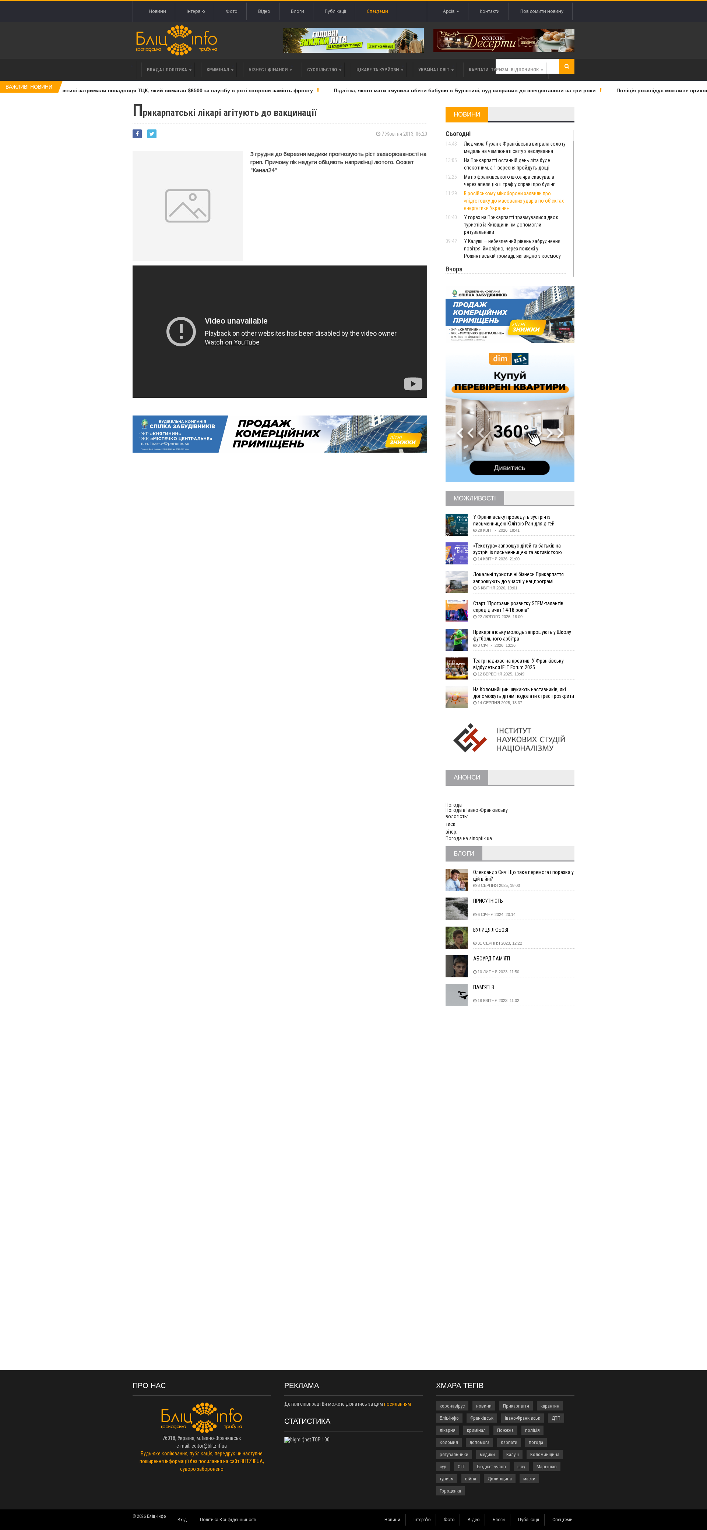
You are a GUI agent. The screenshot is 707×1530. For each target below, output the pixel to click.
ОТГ (461, 1466)
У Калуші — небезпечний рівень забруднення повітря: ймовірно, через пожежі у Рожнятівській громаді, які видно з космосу (512, 248)
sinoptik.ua (480, 838)
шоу (521, 1466)
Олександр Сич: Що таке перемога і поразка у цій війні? (523, 875)
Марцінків (547, 1466)
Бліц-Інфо (449, 1418)
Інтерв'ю (196, 11)
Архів (450, 11)
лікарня (447, 1430)
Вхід (182, 1519)
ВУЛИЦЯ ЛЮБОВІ (490, 930)
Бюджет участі (491, 1466)
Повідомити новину (541, 11)
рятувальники (454, 1454)
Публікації (335, 11)
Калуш (512, 1454)
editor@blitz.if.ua (209, 1446)
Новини (157, 11)
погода (536, 1442)
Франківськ (481, 1418)
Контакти (490, 11)
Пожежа (505, 1430)
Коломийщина (544, 1454)
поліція (532, 1430)
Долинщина (500, 1478)
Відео (264, 11)
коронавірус (452, 1406)
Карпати (509, 1442)
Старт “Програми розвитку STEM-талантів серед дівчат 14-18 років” (518, 606)
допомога (479, 1442)
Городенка (450, 1491)
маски (529, 1478)
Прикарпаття (516, 1406)
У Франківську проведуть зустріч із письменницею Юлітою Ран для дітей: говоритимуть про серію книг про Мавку (517, 520)
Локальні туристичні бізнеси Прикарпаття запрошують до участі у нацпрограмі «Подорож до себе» (518, 577)
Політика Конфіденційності (228, 1519)
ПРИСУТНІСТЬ (488, 901)
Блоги (297, 11)
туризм (447, 1478)
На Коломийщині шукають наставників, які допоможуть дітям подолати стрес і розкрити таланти (523, 692)
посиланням (397, 1404)
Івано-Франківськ (522, 1418)
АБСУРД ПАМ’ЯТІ (491, 959)
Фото (232, 11)
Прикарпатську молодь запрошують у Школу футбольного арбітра (522, 635)
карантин (550, 1406)
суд (443, 1466)
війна (470, 1478)
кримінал (476, 1430)
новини (484, 1406)
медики (487, 1454)
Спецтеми (377, 11)
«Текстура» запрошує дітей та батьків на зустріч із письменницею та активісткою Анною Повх (517, 549)
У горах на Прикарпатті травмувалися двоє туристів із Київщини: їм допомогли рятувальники (511, 224)
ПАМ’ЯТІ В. (484, 987)
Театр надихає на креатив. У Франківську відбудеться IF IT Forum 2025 (518, 664)
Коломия (449, 1442)
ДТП (556, 1418)
